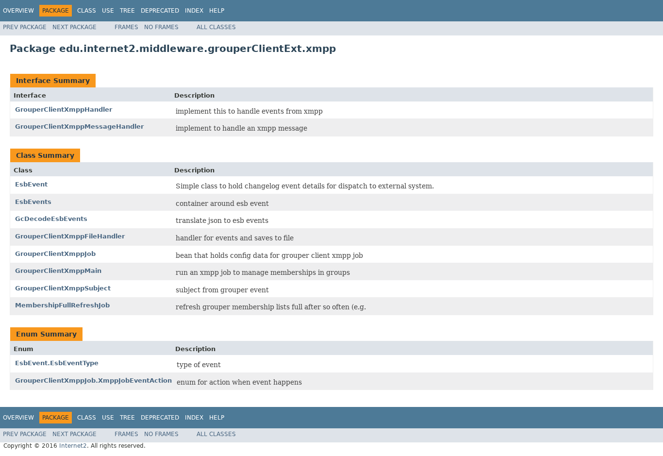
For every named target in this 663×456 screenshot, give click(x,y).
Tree (127, 10)
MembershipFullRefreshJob (62, 305)
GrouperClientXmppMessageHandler (79, 126)
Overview (18, 10)
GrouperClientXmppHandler (63, 109)
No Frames (161, 27)
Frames (126, 27)
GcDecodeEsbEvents (51, 218)
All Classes (216, 27)
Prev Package (25, 27)
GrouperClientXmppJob (55, 253)
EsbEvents (33, 201)
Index (194, 10)
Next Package (74, 27)
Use (108, 10)
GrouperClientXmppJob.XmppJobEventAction (93, 380)
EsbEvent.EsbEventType (57, 363)
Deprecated (160, 10)
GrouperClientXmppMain (58, 270)
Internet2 (73, 445)
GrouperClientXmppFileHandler (70, 236)
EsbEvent (31, 184)
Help (216, 10)
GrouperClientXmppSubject (63, 288)
